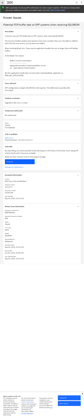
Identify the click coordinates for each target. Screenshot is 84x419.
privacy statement (27, 413)
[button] (82, 393)
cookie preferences (27, 402)
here (50, 407)
